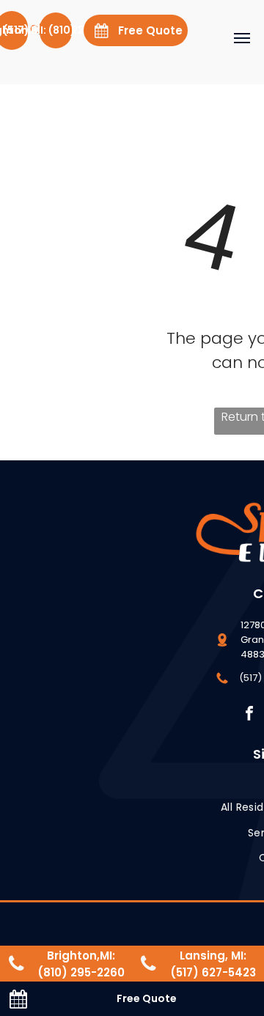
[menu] (242, 38)
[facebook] (249, 715)
